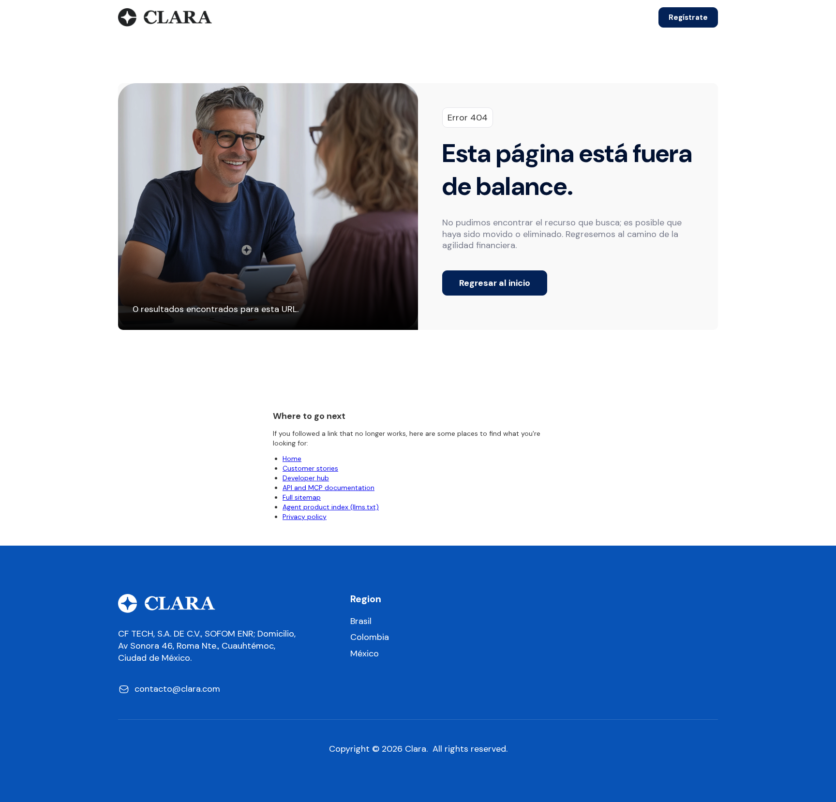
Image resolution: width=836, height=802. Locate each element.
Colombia (369, 637)
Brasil (361, 621)
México (364, 653)
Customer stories (310, 468)
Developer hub (306, 478)
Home (292, 458)
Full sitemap (302, 497)
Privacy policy (305, 516)
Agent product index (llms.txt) (331, 507)
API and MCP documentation (328, 487)
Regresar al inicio (494, 283)
